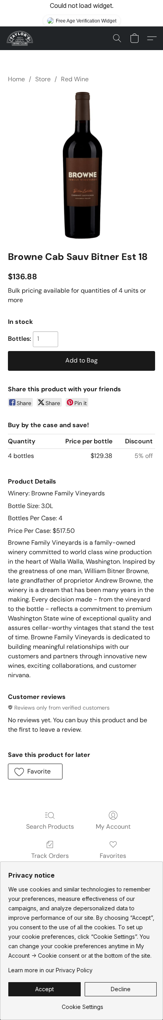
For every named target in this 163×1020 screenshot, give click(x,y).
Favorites (113, 856)
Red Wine (75, 79)
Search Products (50, 826)
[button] (20, 38)
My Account (113, 826)
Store (43, 79)
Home (16, 79)
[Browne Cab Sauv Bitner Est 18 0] (81, 165)
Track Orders (50, 856)
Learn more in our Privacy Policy (50, 970)
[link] (82, 1004)
